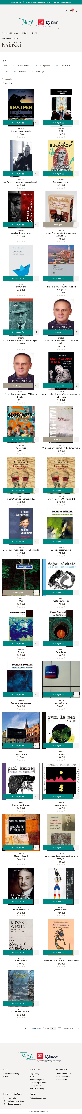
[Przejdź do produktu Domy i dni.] (21, 263)
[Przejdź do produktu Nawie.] (21, 628)
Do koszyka (16, 123)
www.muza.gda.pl (37, 1079)
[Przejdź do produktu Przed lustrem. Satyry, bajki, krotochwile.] (61, 937)
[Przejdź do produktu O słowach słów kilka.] (21, 988)
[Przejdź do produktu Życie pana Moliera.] (61, 158)
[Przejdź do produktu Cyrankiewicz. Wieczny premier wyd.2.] (21, 317)
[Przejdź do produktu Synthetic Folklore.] (61, 886)
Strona (46, 1028)
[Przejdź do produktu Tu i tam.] (61, 730)
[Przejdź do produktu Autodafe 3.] (61, 628)
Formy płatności (9, 1098)
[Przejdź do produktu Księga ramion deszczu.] (21, 679)
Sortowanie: (7, 79)
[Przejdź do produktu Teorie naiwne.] (21, 730)
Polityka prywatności (38, 1082)
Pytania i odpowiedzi (38, 1098)
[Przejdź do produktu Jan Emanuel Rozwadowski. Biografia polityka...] (61, 832)
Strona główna (6, 38)
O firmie (6, 1076)
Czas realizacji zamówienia (13, 1101)
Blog (32, 1076)
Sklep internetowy (38, 1111)
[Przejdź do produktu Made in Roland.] (21, 832)
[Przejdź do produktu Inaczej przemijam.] (61, 781)
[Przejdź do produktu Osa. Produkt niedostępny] (21, 577)
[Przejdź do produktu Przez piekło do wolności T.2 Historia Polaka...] (61, 317)
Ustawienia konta (63, 1076)
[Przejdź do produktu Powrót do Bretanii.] (21, 781)
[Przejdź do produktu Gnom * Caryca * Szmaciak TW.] (21, 475)
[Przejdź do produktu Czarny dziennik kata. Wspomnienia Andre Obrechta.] (61, 371)
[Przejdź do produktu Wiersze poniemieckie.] (61, 526)
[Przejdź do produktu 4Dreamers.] (21, 424)
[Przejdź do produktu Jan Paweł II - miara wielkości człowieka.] (21, 158)
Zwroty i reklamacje (37, 1088)
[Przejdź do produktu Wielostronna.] (61, 679)
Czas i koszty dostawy (12, 1104)
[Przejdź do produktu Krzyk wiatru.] (21, 937)
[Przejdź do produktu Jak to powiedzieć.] (61, 577)
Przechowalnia (62, 1079)
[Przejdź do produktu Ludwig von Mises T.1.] (21, 886)
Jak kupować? (35, 1085)
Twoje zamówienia (63, 1073)
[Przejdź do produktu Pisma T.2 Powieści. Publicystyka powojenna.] (61, 263)
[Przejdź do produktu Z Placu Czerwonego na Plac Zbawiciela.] (21, 526)
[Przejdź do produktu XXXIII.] (61, 107)
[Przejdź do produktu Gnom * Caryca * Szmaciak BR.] (61, 475)
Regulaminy (34, 1073)
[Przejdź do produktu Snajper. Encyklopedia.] (21, 107)
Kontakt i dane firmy (11, 1073)
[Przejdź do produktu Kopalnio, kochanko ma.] (21, 209)
